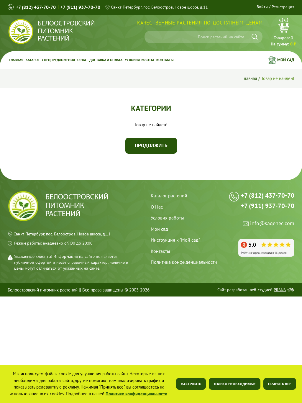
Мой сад (285, 60)
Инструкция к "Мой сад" (175, 240)
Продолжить (151, 145)
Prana (280, 289)
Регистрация (283, 6)
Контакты (165, 60)
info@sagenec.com (272, 223)
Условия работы (139, 60)
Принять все (279, 383)
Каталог (33, 60)
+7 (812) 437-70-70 (36, 7)
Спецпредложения (58, 60)
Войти (262, 6)
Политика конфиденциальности (184, 262)
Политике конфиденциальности (136, 394)
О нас (82, 60)
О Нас (157, 207)
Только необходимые (235, 383)
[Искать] (254, 36)
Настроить (191, 383)
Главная (16, 60)
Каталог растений (169, 196)
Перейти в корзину (283, 32)
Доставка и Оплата (105, 60)
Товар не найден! (277, 78)
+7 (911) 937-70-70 (80, 7)
